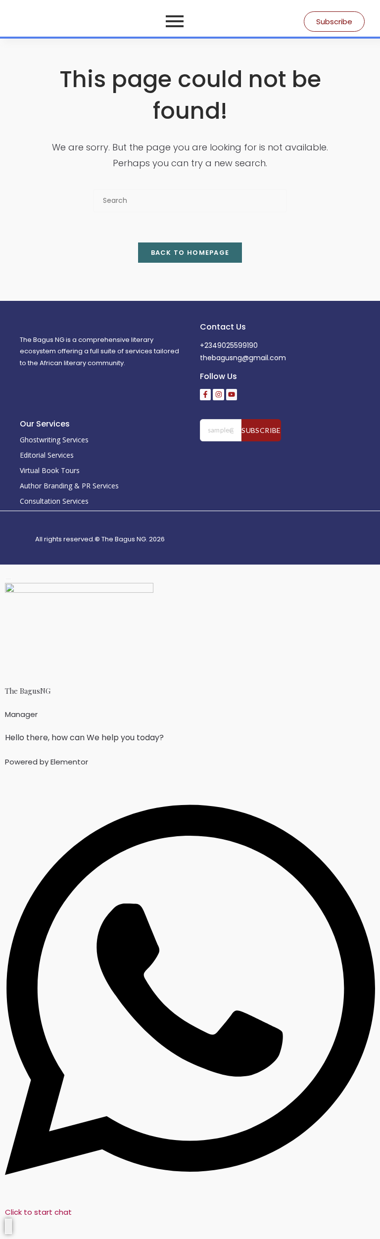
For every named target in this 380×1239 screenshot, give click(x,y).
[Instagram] (218, 394)
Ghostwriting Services (54, 439)
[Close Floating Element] (8, 579)
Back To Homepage (190, 252)
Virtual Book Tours (50, 470)
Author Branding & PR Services (69, 485)
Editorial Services (47, 455)
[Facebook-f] (205, 394)
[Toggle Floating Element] (8, 1226)
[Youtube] (231, 394)
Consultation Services (54, 501)
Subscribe (261, 430)
